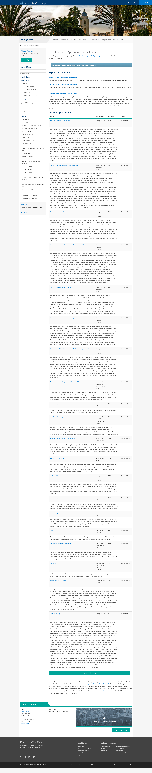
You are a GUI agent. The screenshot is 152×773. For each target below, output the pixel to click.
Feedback (128, 765)
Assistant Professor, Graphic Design (60, 121)
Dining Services (27, 134)
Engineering (104, 750)
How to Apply (118, 40)
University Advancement (30, 196)
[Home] (20, 45)
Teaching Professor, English (58, 580)
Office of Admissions (29, 156)
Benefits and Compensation (101, 40)
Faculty (25, 83)
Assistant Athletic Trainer (57, 458)
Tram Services (27, 193)
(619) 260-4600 (26, 747)
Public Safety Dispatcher (57, 513)
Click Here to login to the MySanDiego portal (92, 56)
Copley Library (27, 131)
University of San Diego (31, 742)
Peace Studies (119, 750)
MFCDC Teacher (54, 563)
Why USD (86, 40)
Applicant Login (75, 40)
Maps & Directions (83, 755)
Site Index (121, 765)
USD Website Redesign (96, 765)
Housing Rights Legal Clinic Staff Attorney (62, 438)
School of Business (28, 169)
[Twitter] (34, 757)
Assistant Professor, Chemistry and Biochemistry (64, 165)
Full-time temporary (29, 89)
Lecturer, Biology (55, 614)
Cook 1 (52, 530)
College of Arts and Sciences (31, 125)
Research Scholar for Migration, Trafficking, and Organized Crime (69, 382)
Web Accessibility (83, 765)
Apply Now (81, 746)
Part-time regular (28, 92)
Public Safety (26, 166)
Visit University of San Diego (85, 748)
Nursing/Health (120, 748)
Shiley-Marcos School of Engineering (33, 186)
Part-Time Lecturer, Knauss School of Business (63, 84)
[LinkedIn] (29, 757)
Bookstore (26, 122)
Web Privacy (74, 765)
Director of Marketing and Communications (63, 417)
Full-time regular (28, 86)
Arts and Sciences (105, 746)
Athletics (25, 119)
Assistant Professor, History (58, 212)
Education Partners (106, 755)
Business (103, 748)
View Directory (120, 730)
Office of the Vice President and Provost (31, 162)
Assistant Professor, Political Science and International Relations (68, 245)
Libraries (118, 755)
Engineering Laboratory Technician (60, 543)
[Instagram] (25, 757)
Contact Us (37, 747)
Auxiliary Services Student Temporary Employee (63, 77)
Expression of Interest (29, 106)
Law (102, 753)
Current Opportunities (60, 40)
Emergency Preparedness (110, 765)
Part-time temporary (29, 95)
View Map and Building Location (104, 721)
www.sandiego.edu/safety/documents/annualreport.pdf (93, 684)
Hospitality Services (28, 140)
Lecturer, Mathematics (56, 476)
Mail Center (26, 153)
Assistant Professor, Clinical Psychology (61, 287)
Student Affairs (27, 190)
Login (26, 60)
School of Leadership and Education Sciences (32, 178)
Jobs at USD (81, 753)
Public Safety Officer (56, 404)
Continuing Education (29, 128)
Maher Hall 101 (25, 711)
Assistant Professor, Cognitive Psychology (62, 318)
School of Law (27, 172)
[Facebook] (21, 757)
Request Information (83, 750)
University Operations (29, 199)
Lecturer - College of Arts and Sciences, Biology (63, 93)
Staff (24, 112)
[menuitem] (60, 39)
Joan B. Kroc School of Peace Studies (33, 149)
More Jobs (89, 673)
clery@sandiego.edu (105, 691)
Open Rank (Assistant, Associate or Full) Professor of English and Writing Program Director (71, 350)
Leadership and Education (123, 746)
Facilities (25, 137)
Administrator (27, 103)
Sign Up (25, 212)
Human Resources (28, 143)
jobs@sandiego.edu (26, 723)
